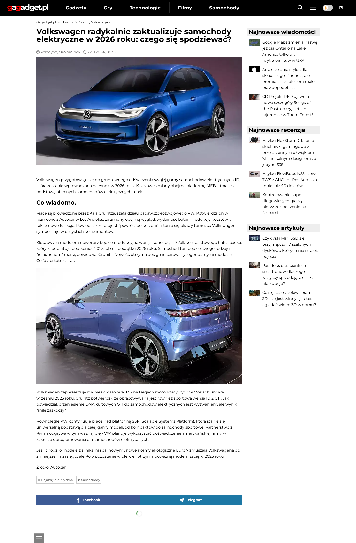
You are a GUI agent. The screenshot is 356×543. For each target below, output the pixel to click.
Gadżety (76, 8)
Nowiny (67, 22)
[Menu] (313, 7)
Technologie (145, 8)
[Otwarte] (39, 538)
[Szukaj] (300, 8)
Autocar (58, 467)
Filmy (185, 8)
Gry (108, 8)
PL (342, 7)
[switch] (328, 8)
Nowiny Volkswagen (94, 22)
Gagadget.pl (46, 22)
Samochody (224, 8)
